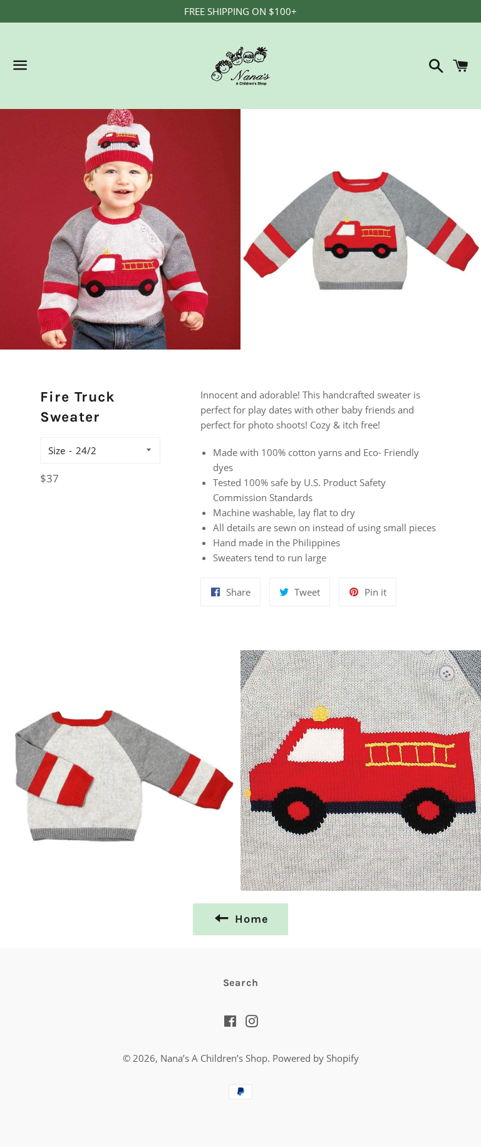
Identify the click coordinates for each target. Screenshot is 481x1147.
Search (241, 983)
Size (56, 450)
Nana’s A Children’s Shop (213, 1058)
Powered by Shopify (315, 1058)
